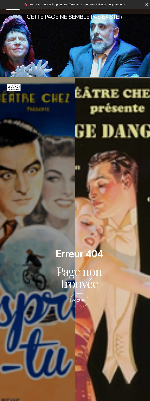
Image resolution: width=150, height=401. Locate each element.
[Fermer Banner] (147, 4)
